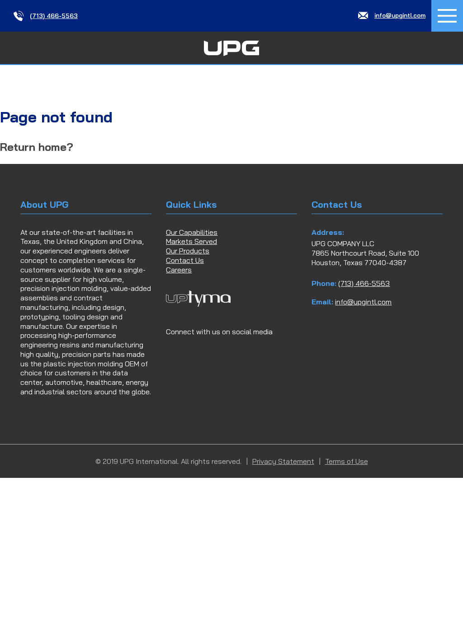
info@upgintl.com (363, 301)
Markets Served (191, 241)
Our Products (187, 250)
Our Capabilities (191, 232)
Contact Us (185, 260)
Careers (179, 269)
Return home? (36, 147)
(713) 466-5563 (364, 283)
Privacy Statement (283, 461)
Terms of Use (346, 461)
